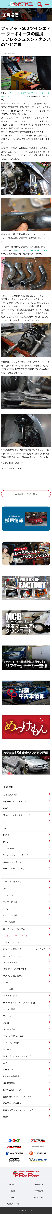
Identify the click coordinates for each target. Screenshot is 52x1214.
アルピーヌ (8, 895)
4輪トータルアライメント (14, 801)
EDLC (5, 828)
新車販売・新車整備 (12, 1103)
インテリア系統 (10, 915)
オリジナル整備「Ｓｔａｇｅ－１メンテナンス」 (25, 948)
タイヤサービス (10, 995)
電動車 (6, 1116)
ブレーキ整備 (9, 1029)
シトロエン (8, 982)
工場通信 (10, 15)
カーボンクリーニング (13, 955)
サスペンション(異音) (13, 975)
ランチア (7, 1049)
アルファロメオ (10, 902)
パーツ (13, 1197)
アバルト (7, 888)
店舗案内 (39, 1184)
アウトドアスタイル (12, 881)
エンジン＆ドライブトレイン (16, 935)
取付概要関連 (9, 1082)
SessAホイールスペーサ (14, 868)
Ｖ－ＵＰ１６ (9, 875)
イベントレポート (11, 908)
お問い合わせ (39, 1197)
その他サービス (13, 1204)
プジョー (7, 1022)
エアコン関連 (9, 922)
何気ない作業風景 (11, 1076)
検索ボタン (39, 4)
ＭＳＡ (6, 841)
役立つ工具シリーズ (12, 1089)
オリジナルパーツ (11, 942)
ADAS (5, 808)
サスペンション (10, 962)
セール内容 (8, 989)
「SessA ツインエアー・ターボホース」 (31, 250)
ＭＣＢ (6, 834)
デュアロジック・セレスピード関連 (19, 1002)
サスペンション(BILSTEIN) (15, 969)
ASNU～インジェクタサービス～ (18, 814)
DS (4, 821)
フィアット (8, 1015)
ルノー (6, 1062)
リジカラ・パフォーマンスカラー (18, 1056)
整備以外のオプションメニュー (17, 1096)
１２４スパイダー (11, 794)
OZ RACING (8, 848)
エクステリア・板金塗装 (14, 928)
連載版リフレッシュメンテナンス (18, 1109)
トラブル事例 (9, 1009)
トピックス (13, 1184)
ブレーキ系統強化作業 (13, 1036)
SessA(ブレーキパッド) (13, 861)
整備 (13, 1191)
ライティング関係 (11, 1042)
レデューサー (9, 1069)
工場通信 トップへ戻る (26, 493)
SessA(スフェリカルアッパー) (16, 855)
